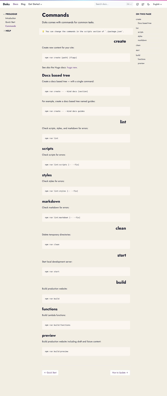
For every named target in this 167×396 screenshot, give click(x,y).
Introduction (10, 18)
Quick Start (10, 22)
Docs (15, 4)
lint (137, 28)
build (138, 55)
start (137, 50)
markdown (142, 40)
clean (138, 45)
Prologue (11, 14)
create (138, 19)
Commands (10, 26)
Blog (23, 4)
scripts (140, 32)
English (156, 4)
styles (140, 36)
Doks (6, 4)
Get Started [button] (34, 4)
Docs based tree (144, 23)
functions (141, 59)
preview (141, 63)
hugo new (72, 67)
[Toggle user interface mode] (148, 4)
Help (8, 30)
